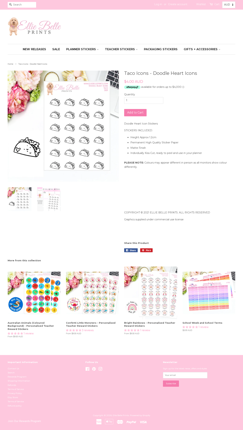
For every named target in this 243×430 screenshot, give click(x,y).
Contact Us (13, 368)
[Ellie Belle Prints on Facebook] (87, 369)
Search (11, 372)
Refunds (12, 385)
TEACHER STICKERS (120, 49)
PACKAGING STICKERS (161, 49)
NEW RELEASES (34, 49)
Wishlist (201, 4)
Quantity (129, 94)
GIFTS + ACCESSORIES (201, 49)
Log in (158, 4)
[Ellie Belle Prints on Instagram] (100, 369)
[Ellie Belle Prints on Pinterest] (94, 369)
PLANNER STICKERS (81, 49)
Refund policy (15, 405)
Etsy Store (13, 397)
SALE (56, 49)
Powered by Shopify (140, 415)
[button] (16, 333)
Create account (177, 4)
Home (10, 64)
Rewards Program (17, 376)
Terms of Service (16, 389)
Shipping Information (19, 380)
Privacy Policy (15, 393)
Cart (217, 4)
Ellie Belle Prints (121, 415)
